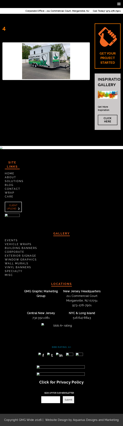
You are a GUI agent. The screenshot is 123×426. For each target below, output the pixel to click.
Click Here (108, 120)
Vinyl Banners (18, 267)
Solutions (14, 181)
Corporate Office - (57, 11)
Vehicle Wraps (18, 244)
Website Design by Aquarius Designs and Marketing (82, 420)
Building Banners (21, 248)
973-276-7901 (113, 11)
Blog (9, 185)
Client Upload (12, 207)
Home (9, 173)
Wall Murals (17, 263)
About (10, 177)
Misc (9, 275)
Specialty (13, 271)
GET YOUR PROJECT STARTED (108, 58)
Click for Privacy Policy (61, 382)
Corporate (14, 251)
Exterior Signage (20, 255)
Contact (12, 188)
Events (11, 240)
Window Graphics (21, 259)
